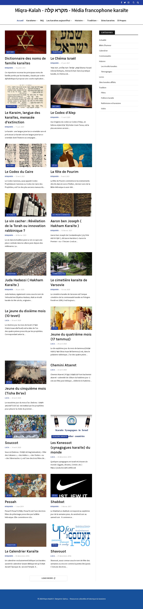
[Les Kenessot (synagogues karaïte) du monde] (71, 426)
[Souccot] (25, 426)
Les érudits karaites (61, 215)
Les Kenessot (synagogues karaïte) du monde (70, 447)
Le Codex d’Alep (63, 113)
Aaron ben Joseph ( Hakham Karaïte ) (66, 223)
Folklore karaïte (60, 437)
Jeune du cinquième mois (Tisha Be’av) (25, 390)
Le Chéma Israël (63, 58)
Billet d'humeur (105, 45)
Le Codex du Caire (19, 172)
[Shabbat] (71, 485)
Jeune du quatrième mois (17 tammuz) (71, 336)
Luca (7, 321)
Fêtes (55, 165)
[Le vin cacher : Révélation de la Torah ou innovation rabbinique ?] (25, 205)
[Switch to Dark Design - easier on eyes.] (133, 2)
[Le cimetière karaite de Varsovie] (71, 264)
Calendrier (103, 51)
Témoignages (106, 71)
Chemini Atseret (63, 365)
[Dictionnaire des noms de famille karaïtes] (25, 42)
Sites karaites (108, 20)
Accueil (20, 20)
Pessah (10, 502)
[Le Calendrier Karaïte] (25, 535)
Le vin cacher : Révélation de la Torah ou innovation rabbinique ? (25, 226)
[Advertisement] (120, 160)
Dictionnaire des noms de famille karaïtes (25, 60)
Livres (101, 77)
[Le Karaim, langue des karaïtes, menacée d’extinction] (25, 96)
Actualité (11, 215)
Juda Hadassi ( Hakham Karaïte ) (24, 282)
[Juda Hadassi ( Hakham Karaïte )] (25, 264)
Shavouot (58, 551)
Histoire (79, 20)
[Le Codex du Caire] (25, 155)
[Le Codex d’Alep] (71, 96)
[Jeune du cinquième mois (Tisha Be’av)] (25, 372)
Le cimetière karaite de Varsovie (69, 282)
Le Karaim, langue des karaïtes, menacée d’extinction (22, 117)
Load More (47, 578)
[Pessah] (25, 485)
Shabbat (57, 502)
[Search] (137, 2)
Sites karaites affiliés (107, 82)
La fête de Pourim (64, 172)
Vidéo (103, 108)
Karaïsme (31, 20)
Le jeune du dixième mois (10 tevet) (25, 313)
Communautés (59, 274)
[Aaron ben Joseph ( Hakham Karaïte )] (71, 205)
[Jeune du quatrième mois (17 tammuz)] (71, 318)
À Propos (121, 20)
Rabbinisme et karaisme (111, 103)
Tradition (91, 20)
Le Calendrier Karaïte (22, 551)
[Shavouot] (71, 535)
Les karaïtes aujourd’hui (58, 20)
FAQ (42, 20)
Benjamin (9, 68)
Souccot (11, 443)
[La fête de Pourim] (71, 155)
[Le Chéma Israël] (71, 42)
